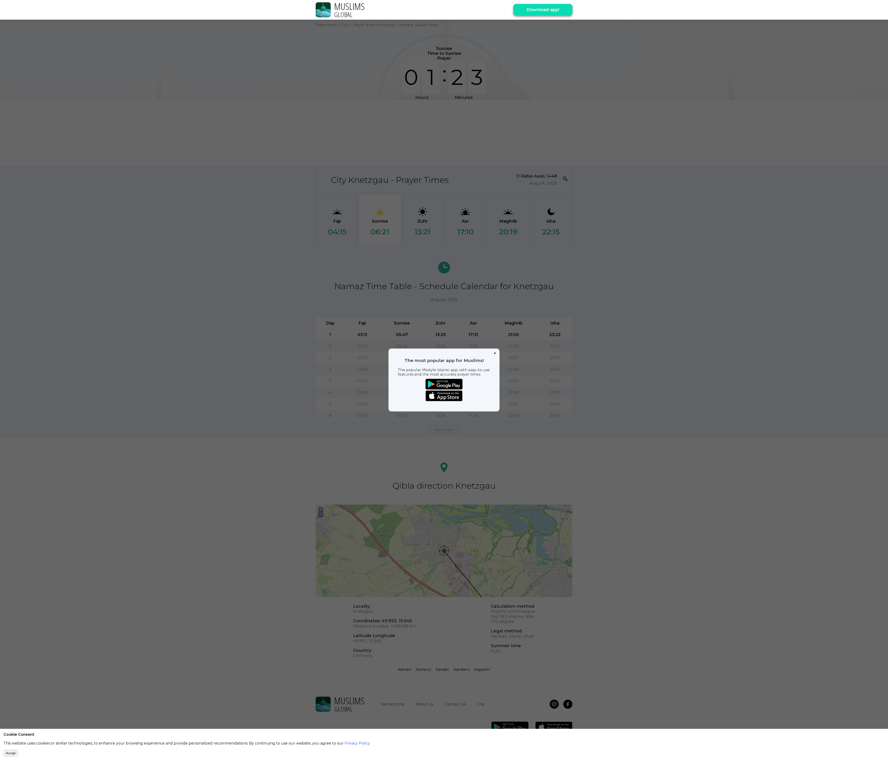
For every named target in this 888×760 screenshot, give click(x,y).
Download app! (543, 9)
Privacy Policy (357, 743)
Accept (10, 753)
